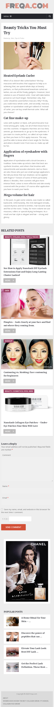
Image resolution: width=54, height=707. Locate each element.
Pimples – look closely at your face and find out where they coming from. (27, 324)
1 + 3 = (5, 519)
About (5, 698)
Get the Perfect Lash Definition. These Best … (34, 665)
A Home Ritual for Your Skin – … (33, 619)
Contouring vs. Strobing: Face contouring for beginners (25, 374)
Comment (6, 455)
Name (5, 486)
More (7, 280)
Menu (6, 16)
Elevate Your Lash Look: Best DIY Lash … (34, 650)
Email (5, 497)
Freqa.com (33, 694)
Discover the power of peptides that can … (33, 635)
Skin (12, 38)
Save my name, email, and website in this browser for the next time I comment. (25, 510)
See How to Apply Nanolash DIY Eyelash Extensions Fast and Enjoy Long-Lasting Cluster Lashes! (25, 271)
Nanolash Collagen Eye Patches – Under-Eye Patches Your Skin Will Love (26, 424)
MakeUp (7, 38)
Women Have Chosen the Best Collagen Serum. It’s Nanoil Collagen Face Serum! (26, 702)
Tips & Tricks (19, 38)
